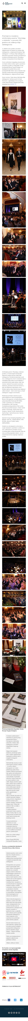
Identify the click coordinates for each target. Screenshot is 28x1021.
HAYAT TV (13, 84)
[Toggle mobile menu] (25, 3)
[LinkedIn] (21, 1000)
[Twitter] (15, 1000)
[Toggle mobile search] (22, 3)
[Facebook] (9, 1000)
